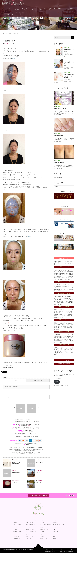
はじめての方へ (9, 9)
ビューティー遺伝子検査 (64, 363)
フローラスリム (42, 522)
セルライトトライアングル (31, 531)
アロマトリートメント (30, 536)
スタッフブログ (42, 531)
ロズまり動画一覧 (16, 536)
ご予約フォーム (30, 425)
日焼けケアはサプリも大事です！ (61, 108)
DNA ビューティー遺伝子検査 (45, 524)
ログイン (18, 397)
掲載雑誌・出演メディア (44, 529)
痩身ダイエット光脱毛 (42, 9)
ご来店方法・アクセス (17, 531)
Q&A (54, 529)
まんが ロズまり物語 (16, 538)
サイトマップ (55, 531)
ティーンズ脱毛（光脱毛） (31, 524)
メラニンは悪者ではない (69, 62)
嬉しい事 (38, 482)
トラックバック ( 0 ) (38, 380)
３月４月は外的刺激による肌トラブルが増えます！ (69, 76)
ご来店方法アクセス (70, 9)
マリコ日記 (12, 43)
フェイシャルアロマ (52, 9)
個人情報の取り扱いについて (58, 524)
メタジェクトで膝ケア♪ (59, 162)
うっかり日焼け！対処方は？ (69, 50)
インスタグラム (42, 536)
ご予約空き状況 (17, 9)
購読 (56, 381)
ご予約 (54, 538)
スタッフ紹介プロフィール (25, 9)
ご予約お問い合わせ (10, 14)
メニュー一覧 (33, 9)
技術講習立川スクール (61, 9)
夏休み (38, 472)
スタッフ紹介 (15, 529)
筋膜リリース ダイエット (30, 522)
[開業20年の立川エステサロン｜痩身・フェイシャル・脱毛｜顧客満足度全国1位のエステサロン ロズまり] (13, 2)
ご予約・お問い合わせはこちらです (38, 495)
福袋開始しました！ (16, 472)
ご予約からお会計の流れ (17, 524)
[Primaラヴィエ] (64, 211)
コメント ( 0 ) (14, 380)
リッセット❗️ (15, 482)
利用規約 (54, 522)
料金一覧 (54, 536)
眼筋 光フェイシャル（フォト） (32, 529)
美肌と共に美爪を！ (58, 135)
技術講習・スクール (43, 538)
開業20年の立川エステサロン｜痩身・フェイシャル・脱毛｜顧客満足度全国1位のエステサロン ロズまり (59, 550)
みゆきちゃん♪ (39, 462)
